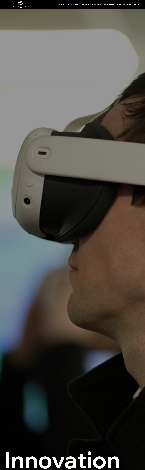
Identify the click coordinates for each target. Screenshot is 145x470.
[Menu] (72, 5)
